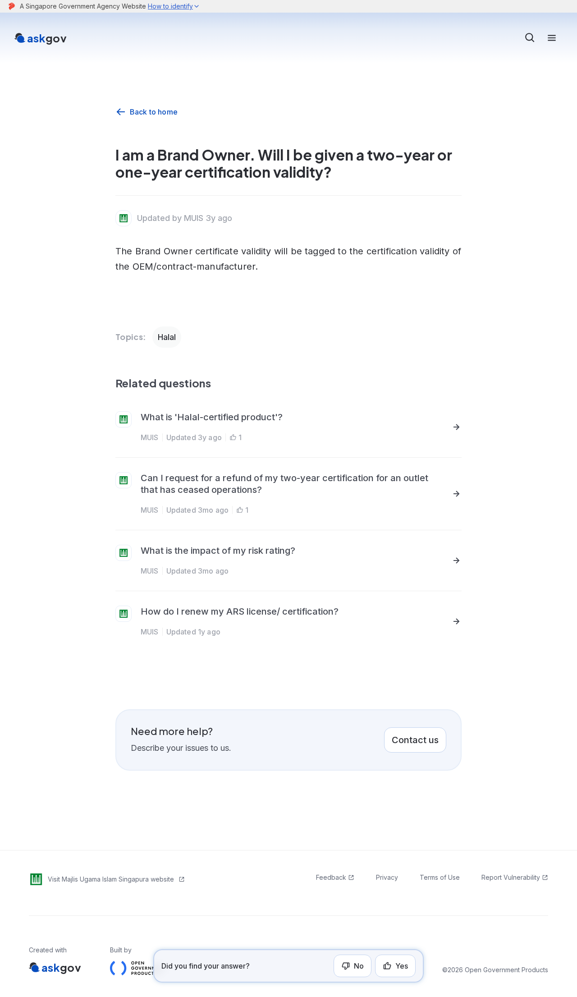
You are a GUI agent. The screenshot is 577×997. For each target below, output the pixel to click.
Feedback (331, 877)
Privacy (387, 877)
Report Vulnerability (510, 877)
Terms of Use (440, 877)
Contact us (415, 740)
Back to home (154, 111)
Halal (167, 337)
